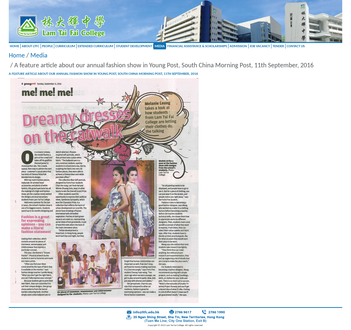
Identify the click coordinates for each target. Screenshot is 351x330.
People (47, 46)
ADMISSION (238, 46)
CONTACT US (296, 46)
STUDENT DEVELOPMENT (134, 46)
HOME (14, 46)
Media (160, 46)
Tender (278, 46)
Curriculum (65, 46)
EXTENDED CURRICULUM (95, 46)
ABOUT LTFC (30, 46)
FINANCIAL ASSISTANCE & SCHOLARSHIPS (197, 46)
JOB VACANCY (260, 46)
